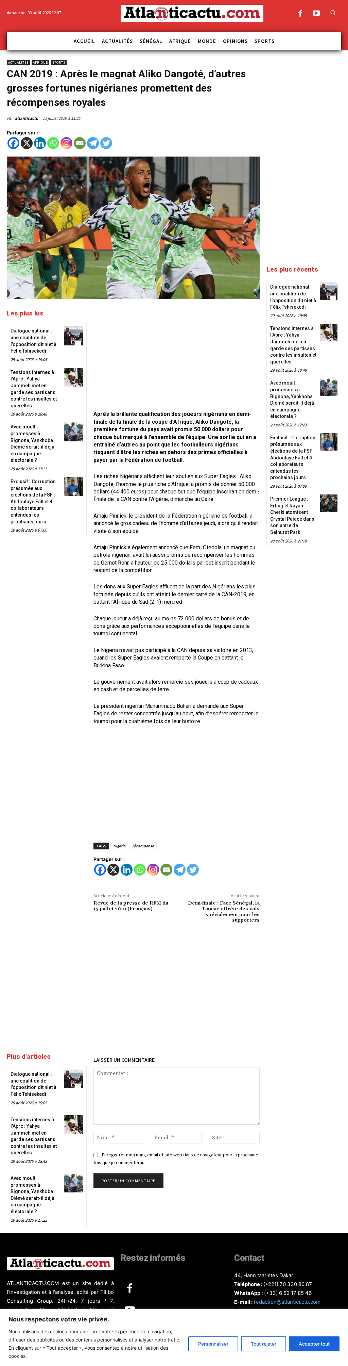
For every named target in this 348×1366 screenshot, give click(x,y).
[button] (332, 12)
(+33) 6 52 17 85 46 (288, 1293)
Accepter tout (314, 1344)
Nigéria (119, 845)
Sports (58, 62)
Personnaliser (213, 1344)
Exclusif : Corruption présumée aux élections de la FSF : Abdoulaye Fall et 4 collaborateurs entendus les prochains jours (33, 501)
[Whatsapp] (53, 143)
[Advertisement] (176, 355)
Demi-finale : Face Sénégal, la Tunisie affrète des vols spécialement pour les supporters (224, 911)
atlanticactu (26, 118)
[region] (174, 1337)
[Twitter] (106, 143)
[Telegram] (93, 143)
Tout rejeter (263, 1344)
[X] (27, 143)
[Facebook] (300, 13)
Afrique (40, 62)
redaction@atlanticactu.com (287, 1302)
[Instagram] (66, 143)
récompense (143, 845)
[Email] (80, 143)
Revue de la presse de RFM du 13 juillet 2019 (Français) (130, 906)
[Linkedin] (40, 143)
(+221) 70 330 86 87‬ (287, 1284)
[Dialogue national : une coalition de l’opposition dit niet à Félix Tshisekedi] (73, 335)
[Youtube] (316, 13)
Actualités (18, 62)
